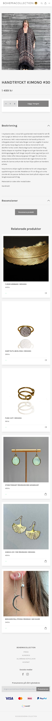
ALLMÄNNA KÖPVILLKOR (26, 667)
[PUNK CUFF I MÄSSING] (45, 435)
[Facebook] (23, 682)
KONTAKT (26, 671)
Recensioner (10, 209)
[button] (46, 46)
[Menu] (49, 3)
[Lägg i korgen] (45, 502)
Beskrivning (9, 134)
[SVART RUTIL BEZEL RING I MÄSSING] (45, 368)
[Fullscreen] (26, 45)
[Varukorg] (45, 3)
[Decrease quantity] (6, 112)
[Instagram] (27, 682)
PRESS (26, 660)
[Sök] (42, 3)
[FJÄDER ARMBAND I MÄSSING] (45, 301)
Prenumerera (43, 698)
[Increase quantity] (14, 112)
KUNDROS (26, 664)
